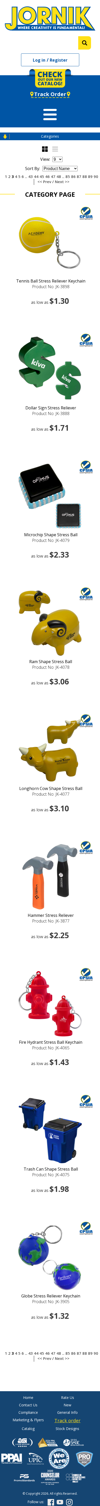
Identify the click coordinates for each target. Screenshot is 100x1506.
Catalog (28, 1428)
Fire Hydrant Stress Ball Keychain (50, 1042)
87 (79, 176)
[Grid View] (45, 149)
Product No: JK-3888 (50, 413)
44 (36, 176)
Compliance (28, 1412)
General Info (67, 1412)
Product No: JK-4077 (50, 794)
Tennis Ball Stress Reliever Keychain (50, 281)
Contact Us (28, 1405)
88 (84, 176)
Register (58, 60)
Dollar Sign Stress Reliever (50, 408)
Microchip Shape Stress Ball (50, 535)
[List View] (55, 149)
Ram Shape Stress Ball (50, 661)
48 (58, 176)
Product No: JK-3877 (50, 921)
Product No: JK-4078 (50, 667)
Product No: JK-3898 (50, 286)
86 (73, 176)
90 (96, 176)
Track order (67, 1420)
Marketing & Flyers (28, 1419)
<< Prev (44, 181)
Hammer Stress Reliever (51, 915)
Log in (39, 60)
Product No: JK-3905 (50, 1301)
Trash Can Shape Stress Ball (51, 1169)
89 (90, 176)
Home (28, 1397)
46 (47, 176)
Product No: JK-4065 (50, 1048)
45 (41, 176)
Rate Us (67, 1397)
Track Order (50, 94)
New (67, 1405)
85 (67, 176)
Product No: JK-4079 (50, 540)
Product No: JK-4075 (50, 1175)
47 (53, 176)
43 (30, 176)
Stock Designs (67, 1428)
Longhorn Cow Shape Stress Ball (50, 788)
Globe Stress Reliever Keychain (50, 1296)
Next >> (62, 181)
